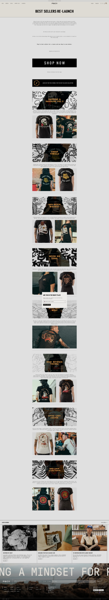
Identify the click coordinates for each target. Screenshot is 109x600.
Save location (47, 304)
